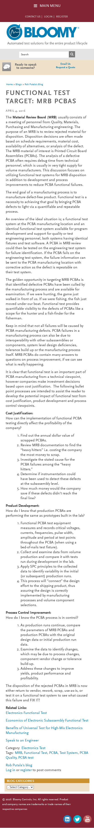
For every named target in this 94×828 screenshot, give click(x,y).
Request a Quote (65, 67)
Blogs (19, 84)
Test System (69, 753)
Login (48, 16)
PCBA (53, 753)
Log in (10, 770)
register (26, 770)
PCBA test (26, 758)
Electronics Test (33, 748)
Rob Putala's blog (34, 84)
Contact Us (32, 16)
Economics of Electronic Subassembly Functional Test (47, 720)
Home (9, 84)
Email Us (65, 64)
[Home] (47, 46)
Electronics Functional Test (26, 713)
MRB (18, 753)
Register (62, 16)
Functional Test (35, 753)
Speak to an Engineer (22, 740)
